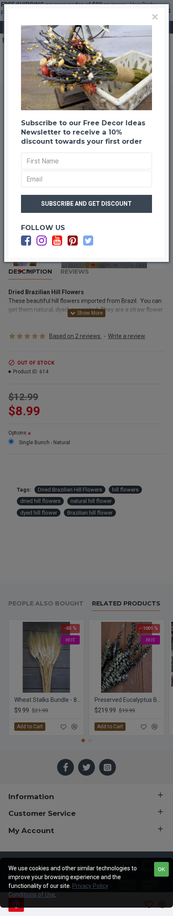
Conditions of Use (31, 894)
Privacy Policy (90, 885)
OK (161, 869)
